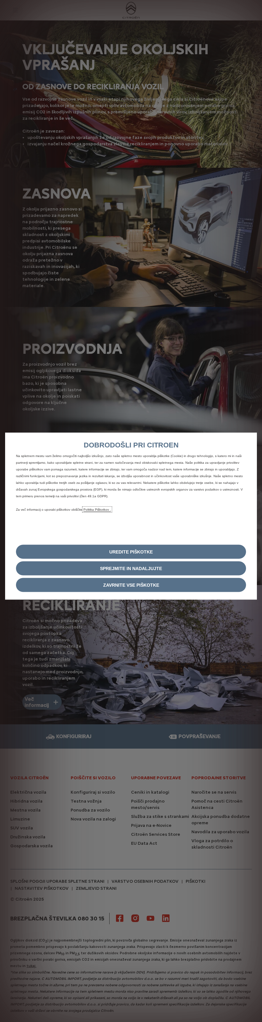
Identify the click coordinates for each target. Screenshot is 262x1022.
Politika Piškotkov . (97, 509)
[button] (131, 552)
